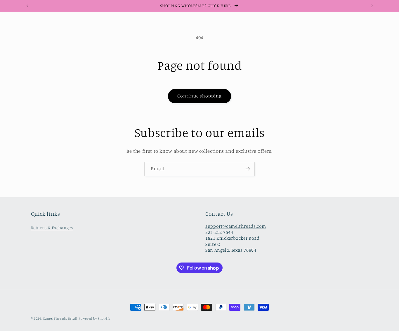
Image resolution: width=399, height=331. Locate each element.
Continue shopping (199, 96)
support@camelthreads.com (235, 226)
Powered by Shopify (94, 318)
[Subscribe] (247, 169)
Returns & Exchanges (52, 227)
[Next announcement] (371, 6)
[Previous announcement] (27, 6)
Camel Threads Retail (60, 318)
